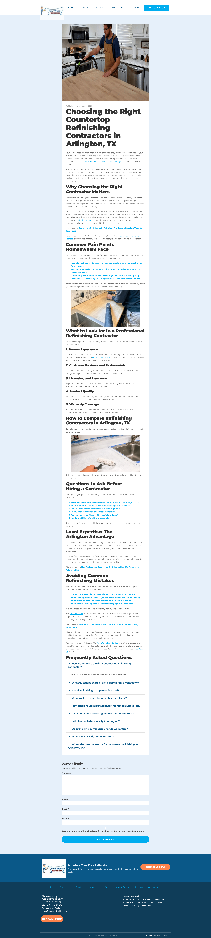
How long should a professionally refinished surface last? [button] (106, 705)
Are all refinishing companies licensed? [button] (95, 690)
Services (83, 7)
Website (66, 818)
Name (65, 799)
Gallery (134, 7)
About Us (99, 7)
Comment (67, 773)
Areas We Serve (155, 887)
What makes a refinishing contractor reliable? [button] (99, 698)
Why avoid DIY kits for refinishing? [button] (93, 736)
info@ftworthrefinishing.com (54, 911)
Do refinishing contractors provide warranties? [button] (100, 728)
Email (65, 809)
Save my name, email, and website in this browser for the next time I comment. (103, 831)
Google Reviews (123, 887)
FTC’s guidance (76, 613)
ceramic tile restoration (102, 357)
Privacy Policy (163, 935)
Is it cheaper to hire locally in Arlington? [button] (96, 721)
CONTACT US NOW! (155, 867)
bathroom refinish (87, 220)
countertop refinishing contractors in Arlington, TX (104, 161)
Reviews (139, 887)
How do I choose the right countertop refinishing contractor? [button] (99, 665)
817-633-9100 (157, 8)
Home (71, 7)
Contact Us (117, 7)
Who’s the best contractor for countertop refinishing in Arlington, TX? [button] (103, 746)
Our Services (65, 887)
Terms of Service (152, 935)
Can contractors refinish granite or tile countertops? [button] (103, 713)
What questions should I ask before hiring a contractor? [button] (105, 682)
